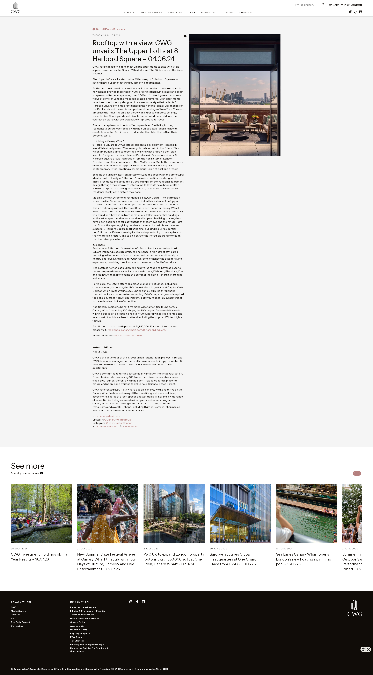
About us (129, 12)
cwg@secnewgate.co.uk (128, 335)
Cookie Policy (77, 622)
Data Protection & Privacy (84, 618)
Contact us (246, 12)
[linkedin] (360, 12)
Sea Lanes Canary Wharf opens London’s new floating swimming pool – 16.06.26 (303, 559)
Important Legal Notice (83, 607)
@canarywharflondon (119, 423)
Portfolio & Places (151, 12)
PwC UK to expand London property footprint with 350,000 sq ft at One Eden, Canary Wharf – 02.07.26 (174, 559)
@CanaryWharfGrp (107, 426)
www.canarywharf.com (106, 416)
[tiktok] (356, 12)
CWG (14, 607)
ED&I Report (77, 637)
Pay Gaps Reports (80, 633)
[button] (323, 4)
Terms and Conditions (82, 614)
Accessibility (77, 626)
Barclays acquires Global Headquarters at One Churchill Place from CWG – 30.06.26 (235, 559)
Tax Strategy (77, 640)
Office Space (175, 12)
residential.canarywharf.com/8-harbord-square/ (137, 329)
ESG (192, 12)
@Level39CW (130, 426)
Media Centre (209, 12)
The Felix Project (20, 622)
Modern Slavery (79, 629)
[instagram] (350, 12)
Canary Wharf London (345, 5)
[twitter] (137, 602)
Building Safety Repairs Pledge (87, 644)
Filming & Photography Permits (87, 611)
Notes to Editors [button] (103, 347)
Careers (228, 12)
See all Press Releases (110, 29)
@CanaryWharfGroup (117, 419)
